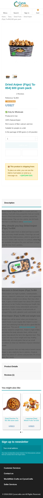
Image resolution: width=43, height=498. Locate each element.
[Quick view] (14, 415)
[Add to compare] (30, 153)
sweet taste (27, 222)
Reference (9, 98)
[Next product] (40, 18)
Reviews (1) (9, 375)
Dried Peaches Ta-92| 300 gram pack (11, 419)
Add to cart (23, 145)
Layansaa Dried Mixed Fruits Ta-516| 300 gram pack (31, 420)
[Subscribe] (38, 448)
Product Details (11, 366)
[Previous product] (37, 18)
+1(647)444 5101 (26, 175)
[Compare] (11, 415)
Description (9, 203)
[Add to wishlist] (13, 153)
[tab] (21, 203)
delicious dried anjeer (27, 327)
